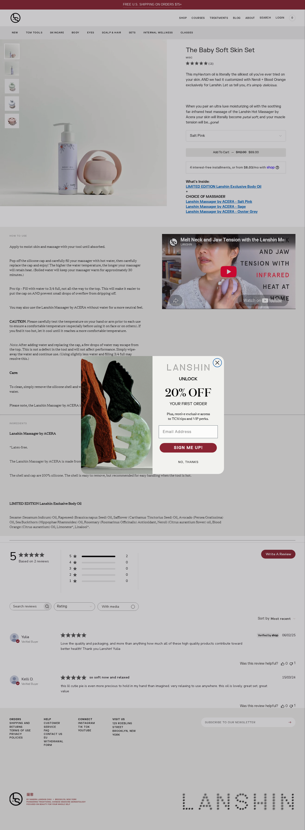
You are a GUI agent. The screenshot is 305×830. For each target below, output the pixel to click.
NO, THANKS (188, 462)
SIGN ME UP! (188, 447)
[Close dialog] (217, 362)
